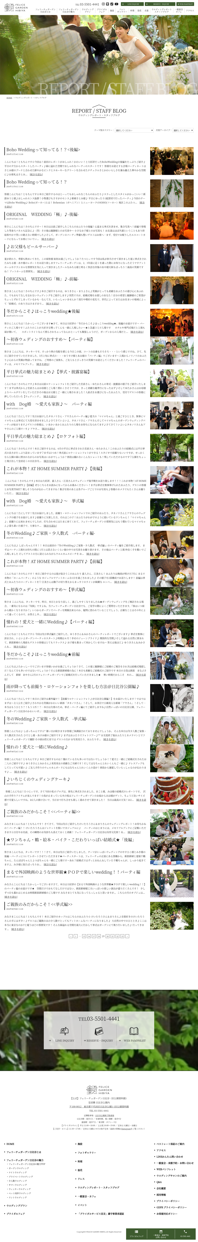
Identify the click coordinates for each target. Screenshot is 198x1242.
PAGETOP (195, 1223)
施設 (112, 10)
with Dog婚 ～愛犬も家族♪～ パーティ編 (49, 404)
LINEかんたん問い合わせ (170, 1156)
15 (84, 936)
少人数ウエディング (18, 1180)
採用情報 (161, 1194)
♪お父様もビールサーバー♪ (32, 246)
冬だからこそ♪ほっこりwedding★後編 (43, 311)
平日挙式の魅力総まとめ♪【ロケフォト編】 (46, 436)
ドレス (81, 1178)
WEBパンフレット (166, 1169)
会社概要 (161, 1188)
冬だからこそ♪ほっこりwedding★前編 (43, 654)
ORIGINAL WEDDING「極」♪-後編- (42, 214)
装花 (139, 10)
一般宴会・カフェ (87, 1196)
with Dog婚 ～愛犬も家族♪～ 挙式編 (45, 501)
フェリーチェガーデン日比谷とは (45, 10)
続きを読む (36, 174)
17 (94, 936)
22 (117, 936)
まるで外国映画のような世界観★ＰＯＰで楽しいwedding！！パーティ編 (73, 872)
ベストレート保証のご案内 (170, 1144)
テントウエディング (18, 1197)
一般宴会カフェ (179, 10)
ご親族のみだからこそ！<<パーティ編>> (43, 811)
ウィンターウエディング (20, 1189)
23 (122, 936)
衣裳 (147, 10)
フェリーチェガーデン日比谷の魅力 (69, 10)
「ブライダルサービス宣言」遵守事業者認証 (101, 1213)
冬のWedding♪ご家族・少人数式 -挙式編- (46, 719)
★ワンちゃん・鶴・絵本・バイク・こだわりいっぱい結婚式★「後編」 (71, 839)
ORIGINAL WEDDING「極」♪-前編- (42, 279)
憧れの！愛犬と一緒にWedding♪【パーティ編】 (51, 622)
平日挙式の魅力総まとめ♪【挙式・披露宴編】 (49, 371)
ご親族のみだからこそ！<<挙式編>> (39, 904)
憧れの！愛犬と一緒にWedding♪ (37, 747)
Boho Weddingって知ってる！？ (36, 182)
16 (89, 936)
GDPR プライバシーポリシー (172, 1207)
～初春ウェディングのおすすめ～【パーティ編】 (50, 339)
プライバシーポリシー (168, 1201)
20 (107, 936)
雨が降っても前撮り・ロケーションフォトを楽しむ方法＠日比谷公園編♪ (73, 686)
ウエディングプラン (88, 10)
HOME (10, 1144)
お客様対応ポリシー (167, 1213)
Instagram (126, 1128)
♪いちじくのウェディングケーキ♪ (38, 779)
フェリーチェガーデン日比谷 (99, 1089)
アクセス (190, 10)
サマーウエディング (18, 1184)
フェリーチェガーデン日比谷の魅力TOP (27, 1164)
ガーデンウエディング (19, 1168)
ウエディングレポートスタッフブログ (162, 10)
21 (112, 936)
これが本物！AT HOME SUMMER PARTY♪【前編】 (55, 561)
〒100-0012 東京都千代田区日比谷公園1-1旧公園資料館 (99, 1106)
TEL (87, 4)
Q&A (159, 1182)
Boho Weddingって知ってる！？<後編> (43, 149)
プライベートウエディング (21, 1176)
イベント (82, 1205)
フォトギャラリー (122, 10)
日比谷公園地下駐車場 (104, 1115)
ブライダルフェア (102, 10)
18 (99, 936)
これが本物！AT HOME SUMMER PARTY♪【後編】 (55, 468)
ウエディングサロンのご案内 (172, 1175)
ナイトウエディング (18, 1172)
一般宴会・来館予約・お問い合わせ (175, 1163)
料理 (132, 10)
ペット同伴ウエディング (20, 1193)
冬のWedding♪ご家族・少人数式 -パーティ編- (50, 533)
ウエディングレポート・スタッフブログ (98, 1187)
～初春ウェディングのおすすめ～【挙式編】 (46, 589)
